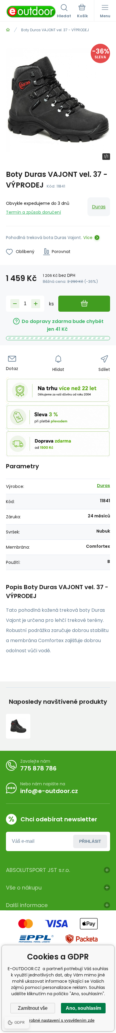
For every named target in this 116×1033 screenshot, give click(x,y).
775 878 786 (38, 768)
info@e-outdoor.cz (49, 791)
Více (88, 238)
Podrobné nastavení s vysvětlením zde (58, 1020)
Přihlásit (90, 841)
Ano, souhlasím (83, 1008)
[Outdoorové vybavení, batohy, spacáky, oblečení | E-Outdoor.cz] (8, 30)
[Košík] (82, 11)
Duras (99, 206)
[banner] (31, 11)
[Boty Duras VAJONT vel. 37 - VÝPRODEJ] (18, 726)
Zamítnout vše (33, 1008)
